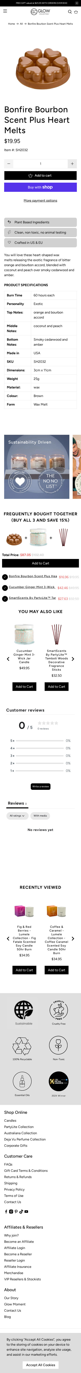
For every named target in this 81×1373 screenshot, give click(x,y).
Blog (7, 1317)
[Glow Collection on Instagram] (11, 1212)
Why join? (11, 1235)
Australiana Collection (20, 1133)
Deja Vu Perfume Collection (25, 1139)
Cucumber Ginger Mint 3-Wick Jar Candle (40, 587)
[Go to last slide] (8, 659)
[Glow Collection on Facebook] (6, 1212)
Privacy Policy (14, 1189)
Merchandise (13, 1273)
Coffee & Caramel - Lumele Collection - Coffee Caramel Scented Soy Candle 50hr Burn (56, 940)
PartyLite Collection (19, 1127)
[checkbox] (40, 816)
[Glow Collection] (40, 12)
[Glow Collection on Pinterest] (16, 1212)
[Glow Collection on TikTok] (21, 1212)
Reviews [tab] (17, 803)
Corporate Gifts (15, 1146)
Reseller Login (14, 1260)
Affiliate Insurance (17, 1267)
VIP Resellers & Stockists (22, 1279)
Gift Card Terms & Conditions (26, 1171)
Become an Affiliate (19, 1242)
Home (11, 24)
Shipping (10, 1183)
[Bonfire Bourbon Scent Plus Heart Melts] (40, 63)
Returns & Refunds (18, 1177)
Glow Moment (15, 1304)
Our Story (11, 1298)
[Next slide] (73, 659)
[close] (77, 3)
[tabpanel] (40, 844)
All (21, 24)
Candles (10, 1121)
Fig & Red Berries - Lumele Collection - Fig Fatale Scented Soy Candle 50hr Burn (24, 938)
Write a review (40, 786)
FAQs (8, 1164)
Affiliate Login (14, 1248)
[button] (40, 740)
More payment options (40, 200)
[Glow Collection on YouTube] (26, 1212)
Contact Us (12, 1202)
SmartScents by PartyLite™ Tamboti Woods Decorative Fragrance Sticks (56, 660)
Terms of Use (13, 1196)
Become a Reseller (18, 1254)
